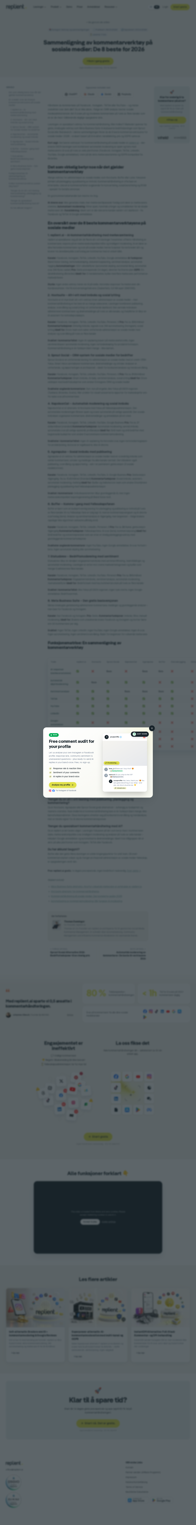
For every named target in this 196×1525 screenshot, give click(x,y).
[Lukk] (152, 728)
